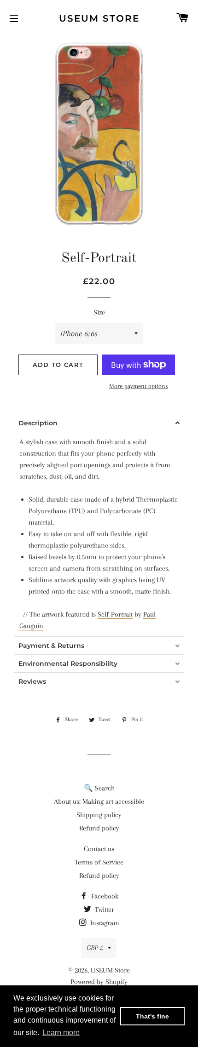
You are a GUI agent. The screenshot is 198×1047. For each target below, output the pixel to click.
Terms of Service (99, 862)
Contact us (99, 849)
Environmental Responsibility (67, 663)
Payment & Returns (51, 645)
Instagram (103, 923)
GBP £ (95, 948)
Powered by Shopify (99, 982)
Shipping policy (99, 815)
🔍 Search (99, 788)
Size (99, 312)
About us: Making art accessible (99, 801)
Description (38, 423)
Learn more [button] (61, 1032)
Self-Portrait (115, 614)
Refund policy (99, 828)
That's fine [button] (152, 1016)
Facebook (103, 896)
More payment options (138, 386)
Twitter (103, 909)
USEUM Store (99, 18)
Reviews (32, 681)
